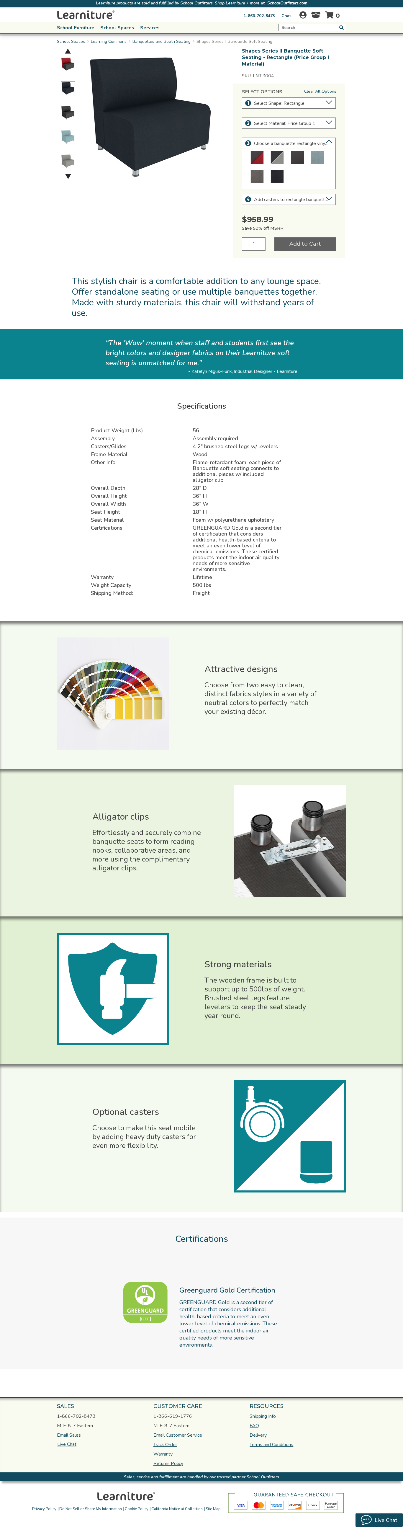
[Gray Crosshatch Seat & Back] (257, 176)
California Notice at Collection (177, 1509)
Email (69, 1435)
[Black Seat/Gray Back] (277, 157)
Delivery (258, 1435)
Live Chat (66, 1444)
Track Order (165, 1444)
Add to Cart (305, 244)
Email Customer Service (177, 1435)
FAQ (254, 1425)
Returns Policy (168, 1463)
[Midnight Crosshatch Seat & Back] (277, 176)
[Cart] (333, 15)
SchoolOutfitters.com (287, 3)
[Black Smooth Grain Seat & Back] (297, 157)
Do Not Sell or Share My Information (90, 1509)
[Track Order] (315, 16)
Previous (68, 50)
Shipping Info (263, 1416)
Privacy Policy (44, 1509)
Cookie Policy (136, 1509)
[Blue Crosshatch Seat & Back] (317, 157)
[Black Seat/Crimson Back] (257, 157)
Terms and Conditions (271, 1444)
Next (68, 176)
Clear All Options (320, 91)
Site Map (213, 1509)
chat (286, 16)
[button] (243, 1495)
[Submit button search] (341, 27)
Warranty (163, 1454)
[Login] (303, 15)
